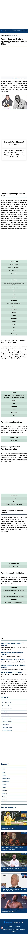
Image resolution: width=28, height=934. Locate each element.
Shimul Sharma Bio (7, 702)
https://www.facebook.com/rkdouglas (14, 602)
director (4, 784)
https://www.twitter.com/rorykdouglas (14, 596)
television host (6, 778)
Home (2, 35)
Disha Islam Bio (6, 705)
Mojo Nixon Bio (5, 724)
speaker (4, 775)
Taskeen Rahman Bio (7, 730)
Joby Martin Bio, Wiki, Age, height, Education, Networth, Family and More (12, 848)
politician (4, 793)
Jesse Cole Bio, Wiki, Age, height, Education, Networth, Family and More (12, 827)
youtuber (4, 799)
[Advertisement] (14, 14)
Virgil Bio (4, 712)
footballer (4, 796)
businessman (5, 781)
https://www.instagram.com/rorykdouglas (14, 590)
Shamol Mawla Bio (6, 718)
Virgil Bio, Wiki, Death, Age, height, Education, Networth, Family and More (12, 910)
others (7, 35)
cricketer (4, 790)
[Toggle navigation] (26, 31)
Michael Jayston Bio (7, 727)
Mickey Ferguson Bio (7, 721)
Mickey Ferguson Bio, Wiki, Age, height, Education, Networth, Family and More (14, 890)
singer (3, 772)
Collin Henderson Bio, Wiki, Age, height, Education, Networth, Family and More (14, 869)
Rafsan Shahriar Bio (7, 709)
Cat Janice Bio (5, 715)
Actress (4, 803)
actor (3, 769)
